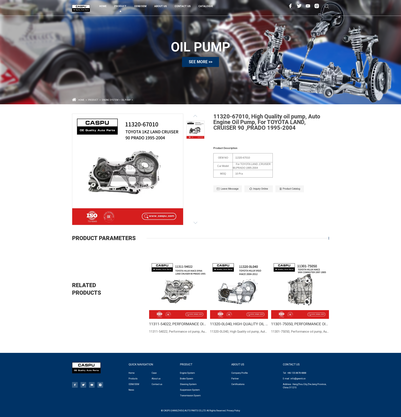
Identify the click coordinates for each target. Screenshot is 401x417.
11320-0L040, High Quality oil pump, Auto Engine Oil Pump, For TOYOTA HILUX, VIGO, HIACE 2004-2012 (239, 324)
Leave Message (230, 188)
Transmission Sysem (190, 395)
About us (156, 378)
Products (133, 378)
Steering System (188, 384)
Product (120, 6)
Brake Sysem (186, 378)
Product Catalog (291, 188)
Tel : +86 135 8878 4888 (294, 373)
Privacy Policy (233, 410)
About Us (160, 6)
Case (154, 373)
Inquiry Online (260, 188)
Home (103, 6)
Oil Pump (126, 100)
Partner (235, 378)
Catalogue (205, 6)
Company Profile (239, 373)
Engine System (110, 100)
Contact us (157, 384)
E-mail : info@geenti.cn (294, 378)
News (131, 390)
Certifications (238, 384)
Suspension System (190, 390)
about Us (237, 364)
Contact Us (183, 6)
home (81, 100)
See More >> (200, 62)
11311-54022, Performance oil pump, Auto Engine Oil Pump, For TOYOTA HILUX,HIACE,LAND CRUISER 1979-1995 (178, 324)
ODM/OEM (140, 6)
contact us (291, 364)
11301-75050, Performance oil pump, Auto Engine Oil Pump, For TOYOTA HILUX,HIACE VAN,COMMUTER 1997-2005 (300, 324)
